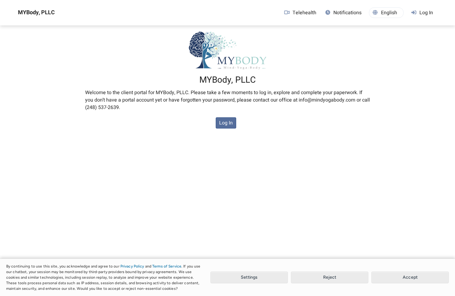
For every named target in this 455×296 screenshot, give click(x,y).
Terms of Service (166, 266)
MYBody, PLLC (36, 12)
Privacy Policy (132, 266)
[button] (386, 12)
